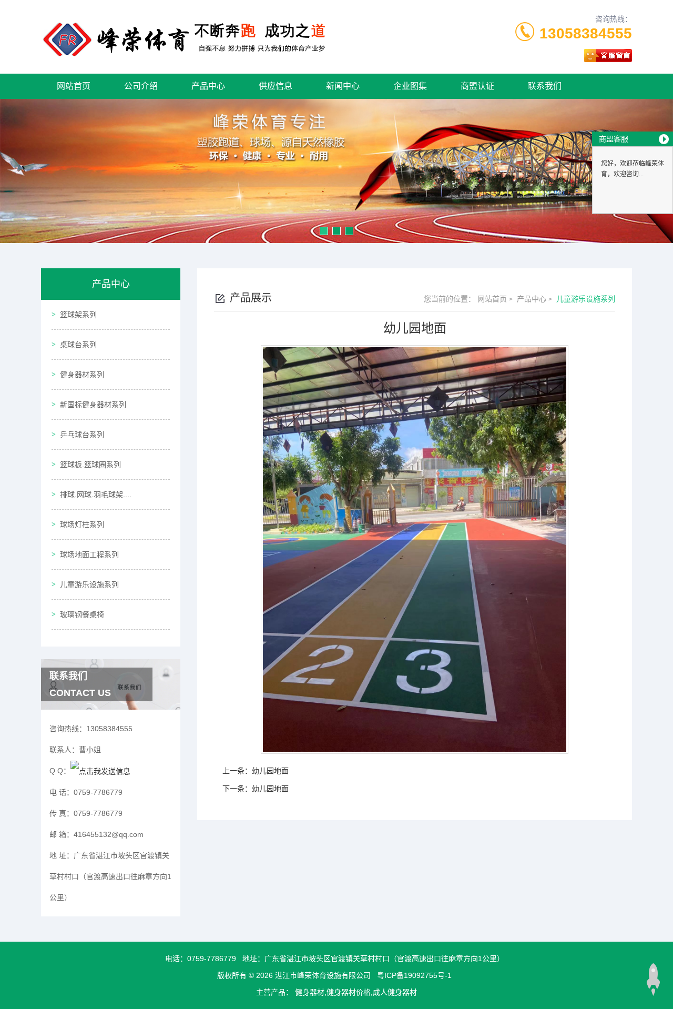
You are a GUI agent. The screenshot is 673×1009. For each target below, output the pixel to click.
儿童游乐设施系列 (89, 584)
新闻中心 (343, 86)
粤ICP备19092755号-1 (414, 975)
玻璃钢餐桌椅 (82, 614)
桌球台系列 (78, 344)
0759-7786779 (211, 958)
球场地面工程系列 (89, 554)
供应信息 (275, 86)
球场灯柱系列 (82, 524)
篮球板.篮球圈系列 (90, 464)
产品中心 (208, 86)
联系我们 (545, 86)
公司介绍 (141, 86)
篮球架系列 (78, 314)
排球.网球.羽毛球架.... (95, 494)
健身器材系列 (82, 374)
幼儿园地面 (270, 770)
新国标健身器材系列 (93, 404)
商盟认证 (477, 86)
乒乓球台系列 (82, 434)
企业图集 (410, 86)
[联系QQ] (100, 770)
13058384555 (585, 33)
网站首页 (73, 86)
